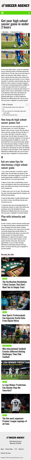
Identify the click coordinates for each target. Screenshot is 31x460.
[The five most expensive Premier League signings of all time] (15, 403)
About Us (21, 449)
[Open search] (29, 13)
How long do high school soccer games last (13, 107)
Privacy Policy (9, 449)
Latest (4, 312)
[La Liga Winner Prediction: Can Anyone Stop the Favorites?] (15, 370)
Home (2, 449)
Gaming (4, 278)
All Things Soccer (7, 345)
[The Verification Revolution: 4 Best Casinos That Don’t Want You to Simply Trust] (15, 267)
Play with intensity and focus (10, 115)
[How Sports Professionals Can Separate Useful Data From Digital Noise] (15, 300)
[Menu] (3, 12)
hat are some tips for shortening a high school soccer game (14, 112)
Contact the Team (5, 453)
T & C (15, 449)
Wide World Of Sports (17, 32)
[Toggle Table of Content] (26, 104)
